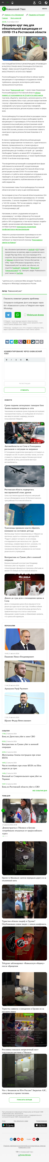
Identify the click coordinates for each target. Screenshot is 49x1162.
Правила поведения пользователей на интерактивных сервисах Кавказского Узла (24, 1146)
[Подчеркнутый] (16, 360)
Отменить (24, 390)
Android (31, 250)
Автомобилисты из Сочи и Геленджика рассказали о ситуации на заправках (23, 447)
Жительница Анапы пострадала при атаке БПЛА (21, 756)
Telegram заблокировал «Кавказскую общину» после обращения (23, 964)
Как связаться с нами (21, 1121)
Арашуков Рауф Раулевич (16, 688)
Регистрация (24, 383)
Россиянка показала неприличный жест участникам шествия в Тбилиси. (20, 1051)
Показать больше (24, 1100)
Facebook (16, 268)
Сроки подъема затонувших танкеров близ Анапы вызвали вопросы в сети (24, 407)
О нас (4, 1121)
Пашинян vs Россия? (36, 15)
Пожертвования (41, 1121)
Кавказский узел (17, 90)
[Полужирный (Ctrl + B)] (6, 360)
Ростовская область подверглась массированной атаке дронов (19, 491)
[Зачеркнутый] (20, 360)
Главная (5, 18)
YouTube (19, 273)
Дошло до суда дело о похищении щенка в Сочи (24, 599)
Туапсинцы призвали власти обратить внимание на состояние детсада (22, 529)
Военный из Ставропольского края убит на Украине (22, 777)
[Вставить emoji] (26, 360)
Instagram (25, 268)
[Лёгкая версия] (12, 3)
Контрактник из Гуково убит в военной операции (23, 558)
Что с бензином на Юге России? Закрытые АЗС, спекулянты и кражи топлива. (24, 1092)
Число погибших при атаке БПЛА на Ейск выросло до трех (21, 767)
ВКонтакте (35, 268)
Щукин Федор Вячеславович (18, 720)
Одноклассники (11, 271)
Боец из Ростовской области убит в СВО (20, 786)
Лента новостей (15, 18)
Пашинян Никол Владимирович (19, 656)
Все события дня (40, 791)
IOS (37, 250)
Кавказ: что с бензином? (14, 15)
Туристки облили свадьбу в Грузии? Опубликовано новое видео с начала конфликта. (24, 922)
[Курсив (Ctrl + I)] (11, 360)
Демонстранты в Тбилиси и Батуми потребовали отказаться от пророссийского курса (22, 830)
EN (7, 2)
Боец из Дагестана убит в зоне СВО (18, 736)
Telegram (9, 260)
